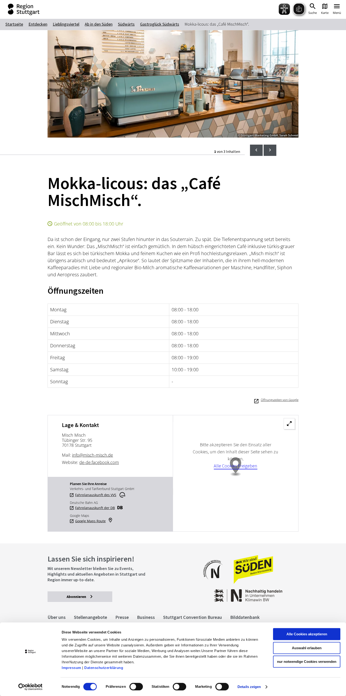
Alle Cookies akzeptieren (306, 634)
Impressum (71, 668)
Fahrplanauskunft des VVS (95, 495)
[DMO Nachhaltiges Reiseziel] (215, 583)
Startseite (14, 24)
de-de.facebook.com (99, 462)
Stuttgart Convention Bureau (192, 617)
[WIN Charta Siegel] (270, 593)
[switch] (136, 686)
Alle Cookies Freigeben (235, 466)
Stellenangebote (90, 617)
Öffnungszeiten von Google (279, 400)
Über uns (57, 617)
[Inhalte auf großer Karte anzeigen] (235, 473)
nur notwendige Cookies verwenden (306, 662)
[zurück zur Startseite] (21, 9)
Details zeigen (249, 687)
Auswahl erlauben (307, 648)
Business (146, 617)
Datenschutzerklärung (103, 668)
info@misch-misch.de (92, 455)
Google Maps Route (90, 521)
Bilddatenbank (245, 617)
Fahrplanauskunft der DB (95, 508)
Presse (122, 617)
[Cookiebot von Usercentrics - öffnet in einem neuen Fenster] (30, 686)
